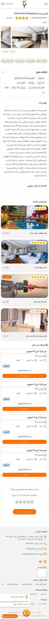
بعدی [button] (6, 52)
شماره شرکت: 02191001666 (34, 543)
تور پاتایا (19, 110)
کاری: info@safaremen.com (32, 554)
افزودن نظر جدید (24, 512)
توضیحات (30, 61)
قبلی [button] (12, 52)
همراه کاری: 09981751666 (34, 549)
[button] (24, 376)
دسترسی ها (19, 61)
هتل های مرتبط (7, 61)
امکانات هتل (42, 61)
